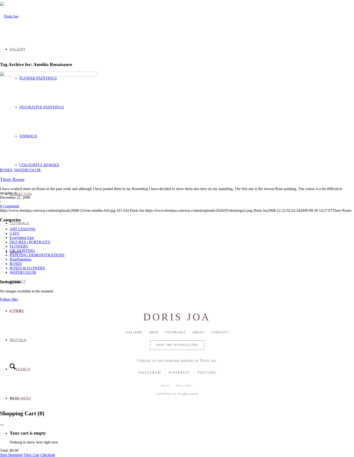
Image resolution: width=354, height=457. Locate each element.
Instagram (149, 372)
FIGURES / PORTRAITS (30, 242)
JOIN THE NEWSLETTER (177, 345)
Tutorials (175, 332)
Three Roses (12, 179)
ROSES (6, 170)
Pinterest (179, 372)
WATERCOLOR (27, 170)
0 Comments (9, 206)
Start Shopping (11, 455)
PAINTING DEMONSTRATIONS (37, 255)
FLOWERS (19, 246)
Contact (220, 332)
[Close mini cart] (2, 425)
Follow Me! (9, 299)
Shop (153, 332)
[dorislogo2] (9, 16)
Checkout (47, 455)
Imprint (165, 385)
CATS (14, 233)
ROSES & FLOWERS (27, 268)
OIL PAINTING (22, 251)
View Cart (31, 455)
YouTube (206, 372)
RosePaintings (20, 259)
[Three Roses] (48, 75)
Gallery (133, 332)
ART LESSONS (22, 229)
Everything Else (22, 238)
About (198, 332)
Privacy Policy (184, 385)
